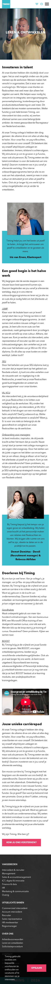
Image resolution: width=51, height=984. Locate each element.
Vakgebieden (9, 864)
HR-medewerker (10, 923)
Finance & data (9, 884)
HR (3, 888)
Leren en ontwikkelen (12, 943)
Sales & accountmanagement (16, 877)
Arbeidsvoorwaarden (12, 939)
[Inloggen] (41, 4)
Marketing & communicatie (15, 891)
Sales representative (12, 919)
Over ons (7, 934)
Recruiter (6, 915)
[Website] (6, 4)
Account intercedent (12, 912)
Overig (5, 895)
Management (8, 874)
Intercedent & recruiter (13, 870)
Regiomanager (9, 926)
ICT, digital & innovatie (13, 881)
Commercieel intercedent (14, 908)
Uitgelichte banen (13, 903)
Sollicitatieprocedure (12, 947)
